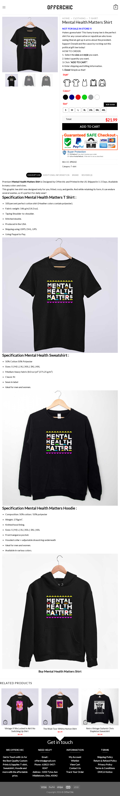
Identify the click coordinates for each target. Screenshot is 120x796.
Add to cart (90, 126)
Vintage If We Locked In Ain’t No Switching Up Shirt (20, 729)
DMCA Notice (105, 771)
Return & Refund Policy (105, 760)
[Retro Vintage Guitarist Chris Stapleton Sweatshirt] (100, 706)
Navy (71, 99)
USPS (23, 229)
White (97, 99)
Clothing (79, 18)
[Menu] (4, 7)
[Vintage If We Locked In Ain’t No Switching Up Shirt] (20, 706)
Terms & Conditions (105, 768)
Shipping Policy (105, 757)
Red (77, 99)
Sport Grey (91, 99)
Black (65, 99)
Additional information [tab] (56, 175)
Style (65, 74)
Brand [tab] (75, 175)
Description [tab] (34, 175)
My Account (75, 757)
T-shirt (93, 18)
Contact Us (75, 768)
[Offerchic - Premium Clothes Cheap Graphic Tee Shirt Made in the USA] (60, 7)
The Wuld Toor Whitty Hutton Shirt (60, 729)
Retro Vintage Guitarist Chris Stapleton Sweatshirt (100, 729)
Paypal (15, 234)
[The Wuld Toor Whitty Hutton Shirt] (60, 706)
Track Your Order (75, 771)
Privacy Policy (105, 764)
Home (66, 18)
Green (85, 99)
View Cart (75, 764)
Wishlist (75, 760)
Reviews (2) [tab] (87, 175)
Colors (66, 91)
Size (65, 104)
